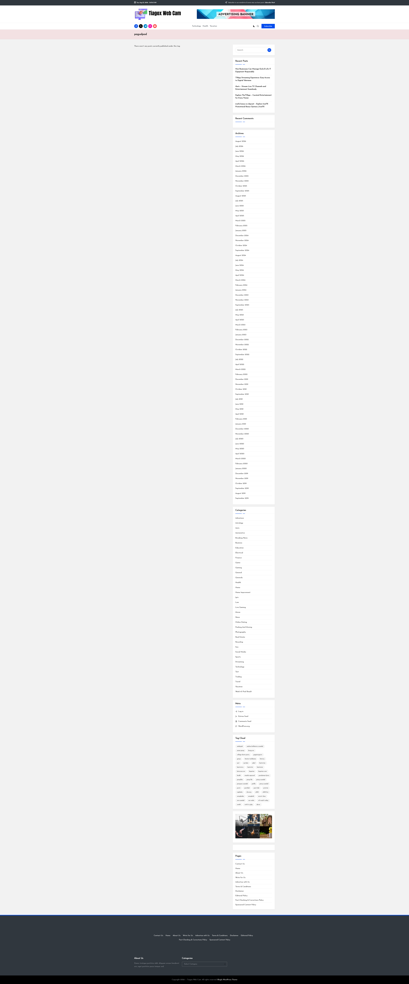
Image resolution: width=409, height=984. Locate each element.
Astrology (239, 523)
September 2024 (242, 250)
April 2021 (239, 414)
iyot (238, 763)
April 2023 (239, 320)
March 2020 (240, 459)
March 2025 (240, 221)
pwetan (265, 788)
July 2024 (239, 260)
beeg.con (251, 750)
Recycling (239, 642)
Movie (237, 612)
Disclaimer (239, 891)
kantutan (260, 767)
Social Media (240, 652)
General (238, 573)
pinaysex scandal (242, 784)
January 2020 (241, 468)
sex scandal (240, 800)
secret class (262, 796)
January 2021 (240, 424)
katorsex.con (241, 771)
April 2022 (239, 364)
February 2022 (241, 374)
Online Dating (241, 622)
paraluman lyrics (264, 775)
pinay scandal (260, 779)
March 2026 (240, 166)
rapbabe (240, 792)
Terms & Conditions (243, 887)
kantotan (262, 763)
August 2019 (240, 493)
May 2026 (239, 156)
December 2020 (242, 429)
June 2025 (239, 206)
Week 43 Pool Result (243, 691)
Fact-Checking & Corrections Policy (249, 900)
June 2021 (239, 404)
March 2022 (240, 369)
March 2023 (240, 325)
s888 (257, 792)
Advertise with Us (242, 882)
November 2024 (242, 240)
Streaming (239, 662)
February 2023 (241, 330)
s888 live (265, 792)
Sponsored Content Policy (245, 905)
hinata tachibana (250, 759)
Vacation (239, 687)
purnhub (247, 788)
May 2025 (239, 211)
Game (237, 563)
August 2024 (240, 255)
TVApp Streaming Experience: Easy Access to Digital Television (252, 79)
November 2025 (242, 181)
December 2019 (241, 473)
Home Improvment (242, 592)
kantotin (250, 767)
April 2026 (239, 161)
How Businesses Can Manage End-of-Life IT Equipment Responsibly (253, 70)
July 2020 (239, 439)
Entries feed (243, 716)
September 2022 (242, 354)
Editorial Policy (241, 896)
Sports (238, 657)
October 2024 (241, 245)
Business (238, 543)
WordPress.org (244, 726)
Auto (237, 528)
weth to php (249, 804)
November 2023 (242, 300)
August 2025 (240, 196)
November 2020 (242, 434)
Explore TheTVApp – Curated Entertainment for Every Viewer (253, 96)
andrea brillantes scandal (255, 746)
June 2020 (239, 444)
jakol (253, 763)
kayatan (251, 771)
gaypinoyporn (257, 754)
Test (237, 672)
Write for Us (240, 877)
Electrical (239, 553)
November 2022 (242, 345)
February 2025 (241, 226)
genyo (239, 759)
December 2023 (241, 295)
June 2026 (239, 151)
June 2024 (239, 265)
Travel (237, 682)
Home (237, 587)
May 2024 (239, 270)
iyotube (245, 763)
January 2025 (240, 230)
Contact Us (240, 864)
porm (238, 788)
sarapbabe (240, 796)
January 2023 (240, 335)
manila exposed (250, 775)
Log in (240, 711)
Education (239, 548)
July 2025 (239, 201)
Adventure (239, 518)
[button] (268, 26)
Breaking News (241, 538)
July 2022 (239, 359)
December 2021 (241, 379)
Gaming (238, 568)
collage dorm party (243, 754)
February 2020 (241, 464)
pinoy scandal (264, 784)
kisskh (239, 775)
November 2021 (241, 384)
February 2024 (241, 285)
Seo (236, 647)
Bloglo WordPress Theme (227, 980)
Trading (238, 677)
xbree (258, 804)
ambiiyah (240, 746)
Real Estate (240, 637)
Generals (239, 578)
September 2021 (242, 394)
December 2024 (241, 235)
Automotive (240, 533)
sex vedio (251, 800)
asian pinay (240, 750)
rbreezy (249, 792)
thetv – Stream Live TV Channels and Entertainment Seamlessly (250, 88)
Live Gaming (240, 607)
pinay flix (249, 779)
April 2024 (239, 275)
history (262, 759)
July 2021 (239, 399)
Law (237, 602)
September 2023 (242, 305)
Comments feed (244, 721)
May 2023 (239, 315)
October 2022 (241, 349)
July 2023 (239, 310)
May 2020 (239, 449)
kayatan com (262, 771)
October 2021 (241, 389)
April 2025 (239, 216)
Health (238, 582)
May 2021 (239, 409)
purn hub (256, 788)
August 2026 (240, 141)
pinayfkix (240, 779)
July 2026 (239, 146)
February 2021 (241, 419)
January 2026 (240, 171)
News (237, 617)
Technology (239, 667)
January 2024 (240, 290)
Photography (240, 632)
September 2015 (242, 498)
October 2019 (241, 483)
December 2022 (242, 340)
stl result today (263, 800)
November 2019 (241, 478)
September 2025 (242, 191)
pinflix (254, 784)
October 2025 (241, 186)
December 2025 (241, 176)
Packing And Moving (243, 627)
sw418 (239, 804)
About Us (239, 873)
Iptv (237, 597)
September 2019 (242, 488)
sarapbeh (251, 796)
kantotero (240, 767)
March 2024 (240, 280)
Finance (238, 558)
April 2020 (239, 454)
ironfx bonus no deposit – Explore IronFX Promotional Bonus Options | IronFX (251, 105)
